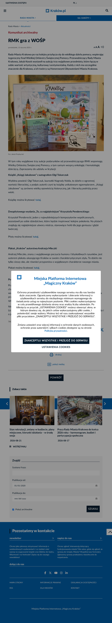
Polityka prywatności (56, 331)
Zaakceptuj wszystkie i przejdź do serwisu (56, 340)
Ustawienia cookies (56, 347)
